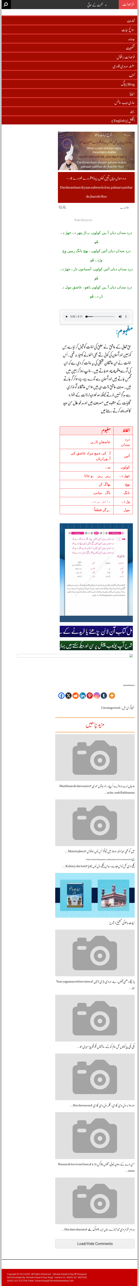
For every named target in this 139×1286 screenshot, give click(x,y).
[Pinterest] (90, 693)
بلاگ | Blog (128, 84)
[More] (112, 693)
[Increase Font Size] (64, 207)
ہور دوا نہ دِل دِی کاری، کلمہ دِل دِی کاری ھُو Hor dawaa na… (102, 1105)
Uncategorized (110, 707)
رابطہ (132, 111)
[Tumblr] (104, 693)
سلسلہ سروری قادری (124, 66)
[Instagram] (97, 693)
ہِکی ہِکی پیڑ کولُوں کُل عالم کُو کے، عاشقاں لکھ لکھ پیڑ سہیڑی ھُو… (106, 1046)
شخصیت (130, 48)
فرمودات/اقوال (126, 57)
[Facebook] (61, 693)
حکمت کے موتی (95, 5)
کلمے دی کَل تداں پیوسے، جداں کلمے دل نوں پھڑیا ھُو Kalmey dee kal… (98, 866)
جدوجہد (131, 39)
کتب (132, 75)
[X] (68, 693)
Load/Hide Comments (95, 1243)
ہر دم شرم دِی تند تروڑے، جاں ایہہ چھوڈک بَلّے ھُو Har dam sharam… (98, 1229)
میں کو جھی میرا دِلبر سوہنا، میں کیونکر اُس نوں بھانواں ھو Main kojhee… (100, 851)
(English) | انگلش (123, 120)
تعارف (131, 20)
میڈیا (132, 93)
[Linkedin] (82, 693)
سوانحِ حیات (128, 29)
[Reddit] (75, 693)
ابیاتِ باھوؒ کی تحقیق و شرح (122, 922)
